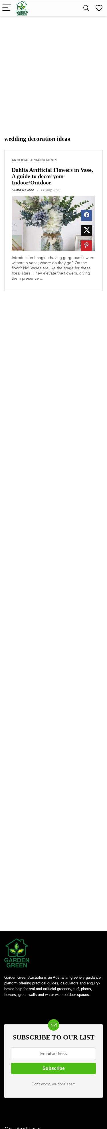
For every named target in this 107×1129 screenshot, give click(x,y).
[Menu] (7, 8)
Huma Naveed (23, 190)
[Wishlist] (99, 8)
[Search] (86, 8)
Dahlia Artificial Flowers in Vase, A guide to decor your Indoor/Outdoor (52, 176)
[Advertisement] (53, 73)
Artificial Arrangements (34, 160)
